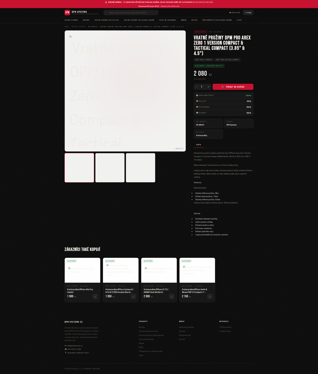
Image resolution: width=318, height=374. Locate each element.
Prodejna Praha (225, 331)
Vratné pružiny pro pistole (107, 20)
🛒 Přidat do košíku (233, 86)
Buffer (195, 20)
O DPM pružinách (225, 327)
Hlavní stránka (71, 20)
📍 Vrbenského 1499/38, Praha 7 (77, 353)
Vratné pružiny (78, 26)
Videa (141, 355)
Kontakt (182, 339)
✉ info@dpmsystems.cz (73, 346)
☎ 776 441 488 (234, 13)
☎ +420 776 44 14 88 (73, 349)
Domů (67, 26)
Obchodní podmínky (186, 327)
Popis (198, 145)
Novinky (86, 20)
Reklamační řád (185, 335)
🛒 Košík (248, 13)
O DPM (239, 20)
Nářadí (184, 20)
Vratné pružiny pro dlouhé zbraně (139, 20)
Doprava (182, 331)
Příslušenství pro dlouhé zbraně (217, 20)
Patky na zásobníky (167, 20)
